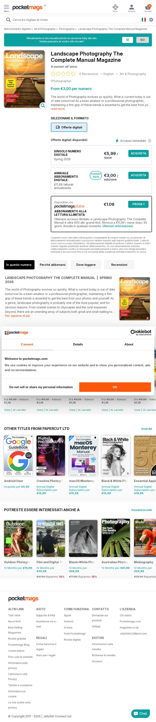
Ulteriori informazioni (118, 226)
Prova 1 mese (138, 205)
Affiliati (96, 626)
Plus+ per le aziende (20, 656)
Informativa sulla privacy (18, 665)
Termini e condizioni (20, 685)
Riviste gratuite (17, 638)
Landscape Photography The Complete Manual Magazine (112, 28)
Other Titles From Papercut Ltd (36, 428)
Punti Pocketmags (75, 633)
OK (115, 387)
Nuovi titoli (14, 621)
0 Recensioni (88, 74)
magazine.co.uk (129, 627)
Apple (67, 615)
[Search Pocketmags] (8, 20)
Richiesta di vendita (103, 655)
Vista (7, 409)
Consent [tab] (27, 344)
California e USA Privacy (17, 677)
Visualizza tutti (141, 510)
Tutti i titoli (14, 615)
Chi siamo (126, 615)
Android (68, 621)
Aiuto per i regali (45, 655)
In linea (68, 627)
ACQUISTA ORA (138, 154)
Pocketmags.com (130, 621)
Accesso (97, 661)
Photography (67, 28)
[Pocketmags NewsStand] (26, 8)
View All (146, 428)
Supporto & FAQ (45, 615)
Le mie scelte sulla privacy (19, 705)
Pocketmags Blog (18, 644)
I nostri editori (16, 650)
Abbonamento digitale (17, 28)
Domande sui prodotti (100, 618)
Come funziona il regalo (46, 647)
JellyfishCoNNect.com (132, 633)
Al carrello (19, 409)
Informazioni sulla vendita (102, 647)
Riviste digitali (72, 639)
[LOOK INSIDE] (24, 106)
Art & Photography (45, 28)
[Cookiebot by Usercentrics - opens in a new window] (133, 333)
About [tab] (129, 344)
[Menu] (6, 7)
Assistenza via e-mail (46, 624)
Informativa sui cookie (17, 694)
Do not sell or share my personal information (41, 387)
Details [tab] (78, 344)
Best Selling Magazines (15, 630)
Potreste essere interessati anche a (42, 510)
